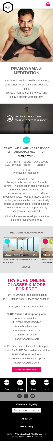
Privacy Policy (18, 437)
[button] (26, 418)
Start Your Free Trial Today (30, 120)
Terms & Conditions (34, 437)
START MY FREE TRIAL (26, 369)
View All (26, 267)
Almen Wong (26, 156)
